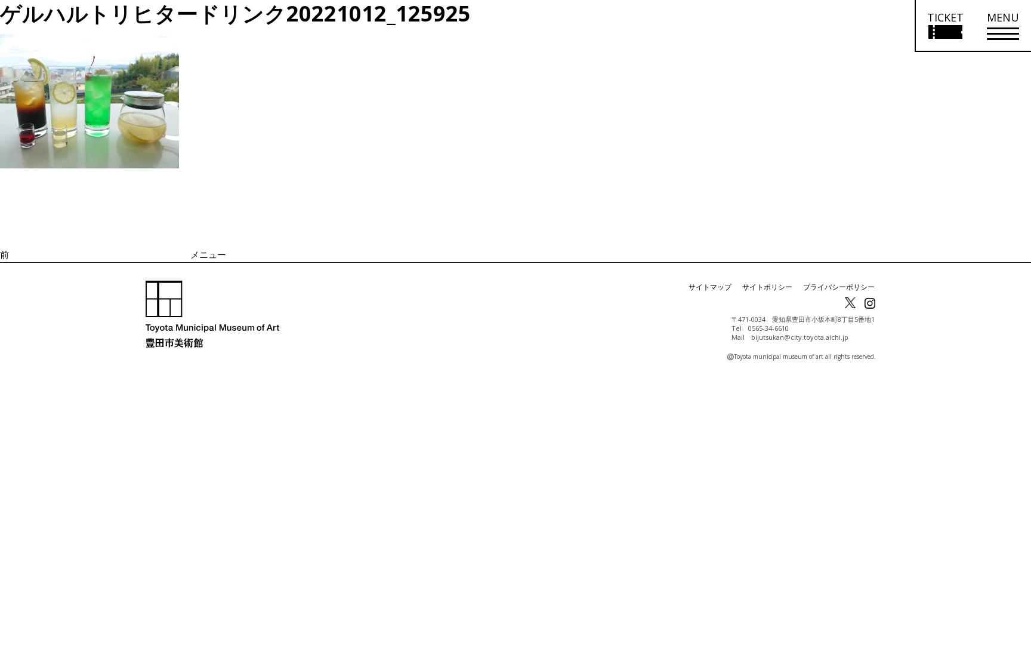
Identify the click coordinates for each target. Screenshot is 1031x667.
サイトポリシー (767, 287)
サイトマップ (710, 287)
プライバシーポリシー (839, 287)
